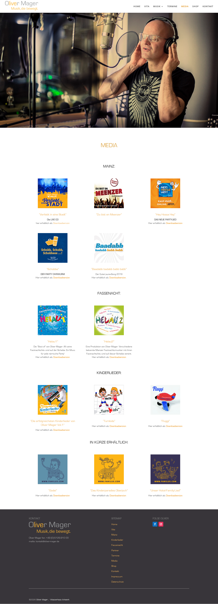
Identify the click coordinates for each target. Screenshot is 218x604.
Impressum (116, 576)
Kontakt (115, 571)
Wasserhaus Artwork (59, 600)
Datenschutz (117, 582)
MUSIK (156, 6)
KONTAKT (208, 6)
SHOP (195, 6)
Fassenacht (117, 545)
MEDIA (184, 6)
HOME (136, 6)
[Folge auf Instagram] (161, 524)
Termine (115, 555)
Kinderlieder (117, 540)
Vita (113, 529)
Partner (115, 550)
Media (114, 561)
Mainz (114, 535)
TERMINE (172, 6)
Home (114, 524)
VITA (146, 6)
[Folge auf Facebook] (155, 524)
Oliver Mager (42, 600)
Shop (113, 566)
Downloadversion (61, 223)
